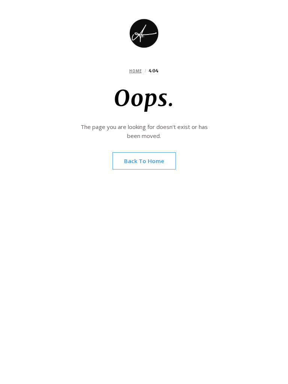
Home (135, 71)
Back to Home (144, 161)
